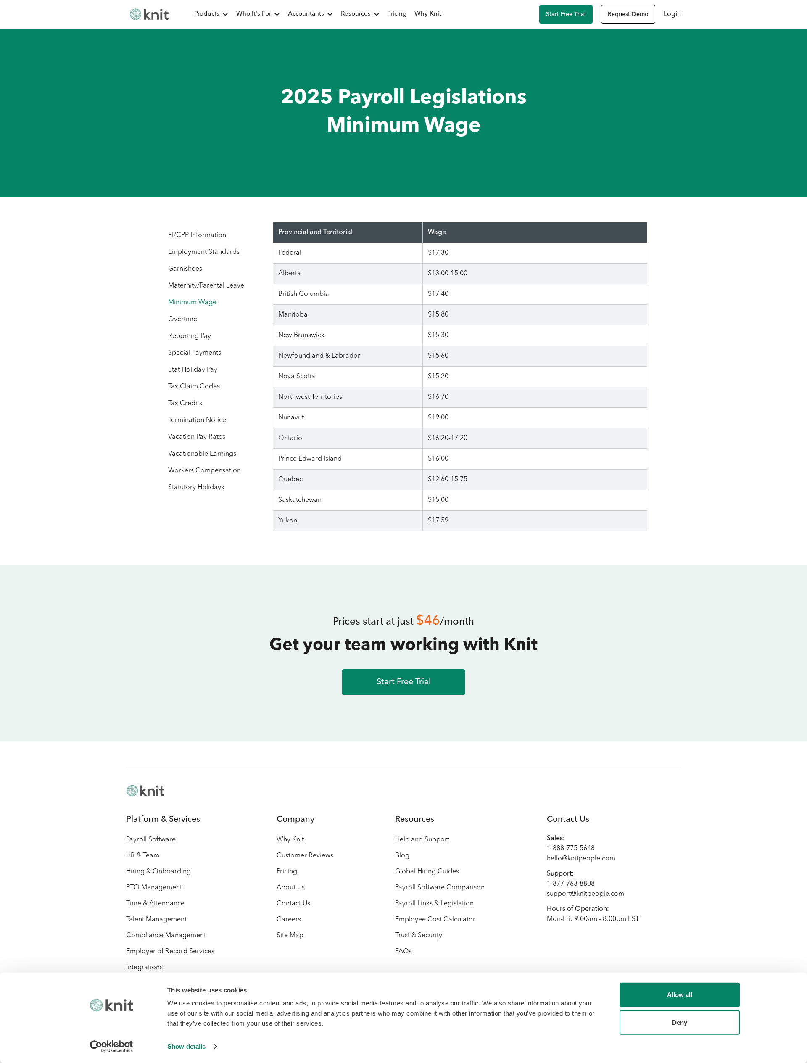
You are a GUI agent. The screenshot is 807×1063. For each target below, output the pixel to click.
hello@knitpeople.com (581, 858)
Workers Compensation (204, 470)
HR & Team (142, 855)
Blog (402, 855)
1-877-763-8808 (571, 884)
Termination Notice (197, 420)
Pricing (396, 14)
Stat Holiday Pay (192, 370)
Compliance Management (166, 935)
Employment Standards (204, 252)
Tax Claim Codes (194, 386)
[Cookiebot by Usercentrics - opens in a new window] (111, 1046)
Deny (679, 1022)
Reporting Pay (189, 336)
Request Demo (628, 14)
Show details (186, 1046)
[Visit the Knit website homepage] (149, 14)
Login (672, 14)
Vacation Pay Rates (196, 437)
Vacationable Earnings (202, 454)
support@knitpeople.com (585, 894)
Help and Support (422, 839)
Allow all (679, 994)
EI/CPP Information (197, 235)
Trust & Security (418, 935)
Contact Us (293, 903)
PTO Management (154, 887)
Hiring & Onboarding (158, 871)
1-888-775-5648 (571, 848)
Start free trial (566, 14)
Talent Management (156, 919)
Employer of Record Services (170, 951)
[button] (207, 14)
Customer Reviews (305, 855)
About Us (291, 887)
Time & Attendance (155, 903)
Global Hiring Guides (427, 871)
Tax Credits (185, 403)
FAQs (403, 951)
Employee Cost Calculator (435, 919)
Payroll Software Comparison (440, 887)
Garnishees (185, 269)
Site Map (290, 935)
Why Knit (427, 14)
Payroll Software (151, 839)
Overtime (182, 319)
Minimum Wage (192, 302)
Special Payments (194, 353)
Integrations (144, 967)
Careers (289, 919)
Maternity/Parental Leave (206, 285)
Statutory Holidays (196, 487)
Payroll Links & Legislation (434, 903)
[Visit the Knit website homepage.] (145, 791)
